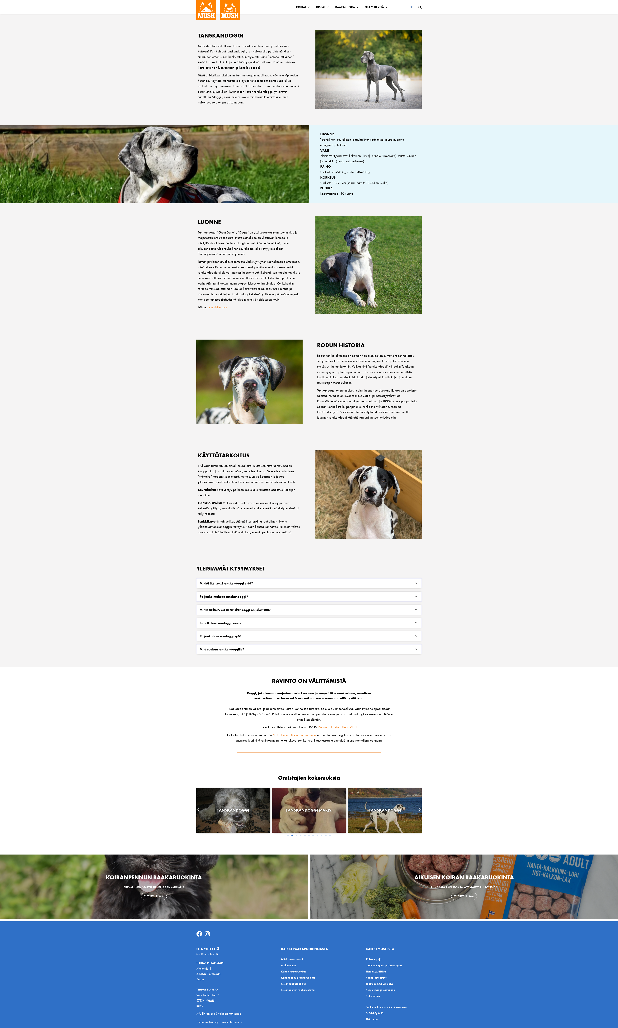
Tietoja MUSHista (376, 971)
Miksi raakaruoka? (292, 959)
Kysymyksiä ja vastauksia (380, 990)
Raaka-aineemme (376, 977)
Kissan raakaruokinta (293, 984)
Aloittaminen (288, 965)
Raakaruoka (345, 7)
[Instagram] (207, 934)
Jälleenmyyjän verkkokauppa (384, 965)
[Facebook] (199, 934)
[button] (309, 583)
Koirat (301, 7)
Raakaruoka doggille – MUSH (338, 727)
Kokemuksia (373, 996)
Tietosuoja (372, 1019)
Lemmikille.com (217, 307)
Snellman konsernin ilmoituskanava (386, 1007)
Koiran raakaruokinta (293, 971)
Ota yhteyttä (374, 7)
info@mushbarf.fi (207, 954)
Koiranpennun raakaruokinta (298, 977)
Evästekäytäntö (375, 1013)
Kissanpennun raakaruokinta (298, 990)
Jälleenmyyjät (374, 959)
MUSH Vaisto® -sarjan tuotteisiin (294, 735)
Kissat (320, 7)
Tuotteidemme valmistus (379, 984)
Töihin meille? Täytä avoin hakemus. (219, 1022)
